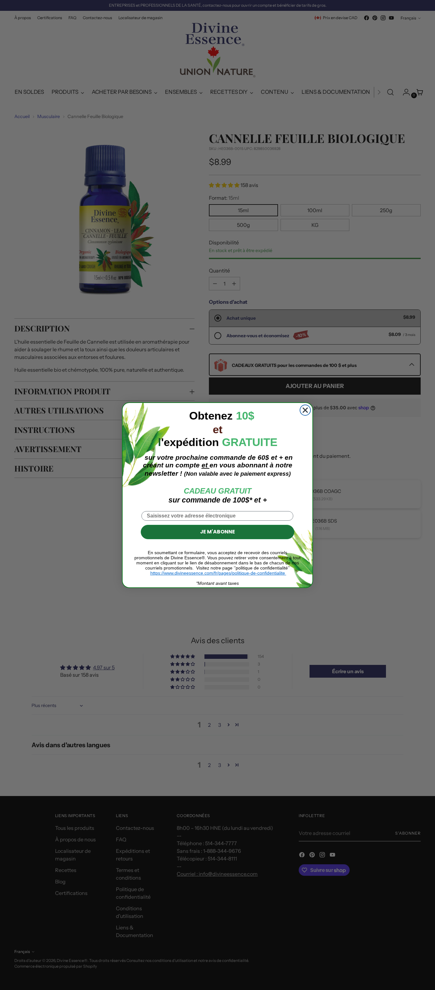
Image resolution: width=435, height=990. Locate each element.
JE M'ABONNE (217, 531)
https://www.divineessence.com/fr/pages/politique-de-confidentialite (218, 573)
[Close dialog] (305, 410)
